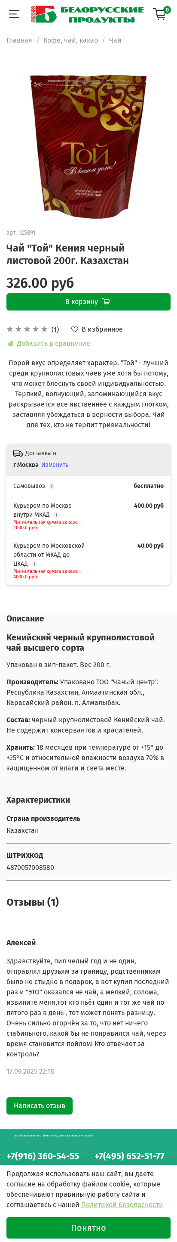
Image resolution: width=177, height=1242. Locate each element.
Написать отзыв (39, 1106)
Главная (19, 40)
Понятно (88, 1228)
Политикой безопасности (122, 1205)
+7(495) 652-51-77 (130, 1156)
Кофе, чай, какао (70, 40)
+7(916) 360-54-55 (42, 1156)
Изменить (54, 465)
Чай (115, 40)
